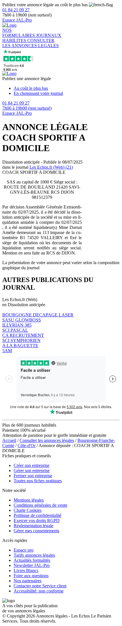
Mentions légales (29, 500)
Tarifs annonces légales (34, 555)
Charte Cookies (27, 510)
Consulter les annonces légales (47, 440)
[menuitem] (67, 88)
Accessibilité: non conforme (39, 591)
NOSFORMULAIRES (19, 33)
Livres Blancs (26, 570)
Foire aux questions (31, 575)
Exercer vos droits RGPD (37, 520)
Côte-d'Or (26, 445)
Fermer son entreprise (33, 475)
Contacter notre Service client (40, 585)
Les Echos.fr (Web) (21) (51, 167)
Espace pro (23, 550)
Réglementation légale (33, 525)
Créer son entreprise (31, 465)
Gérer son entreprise (32, 470)
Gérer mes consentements (36, 530)
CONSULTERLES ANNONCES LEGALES (30, 43)
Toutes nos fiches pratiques (38, 480)
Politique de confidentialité (37, 515)
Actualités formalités (32, 560)
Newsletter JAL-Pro (32, 565)
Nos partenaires (27, 580)
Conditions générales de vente (40, 505)
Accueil (9, 440)
